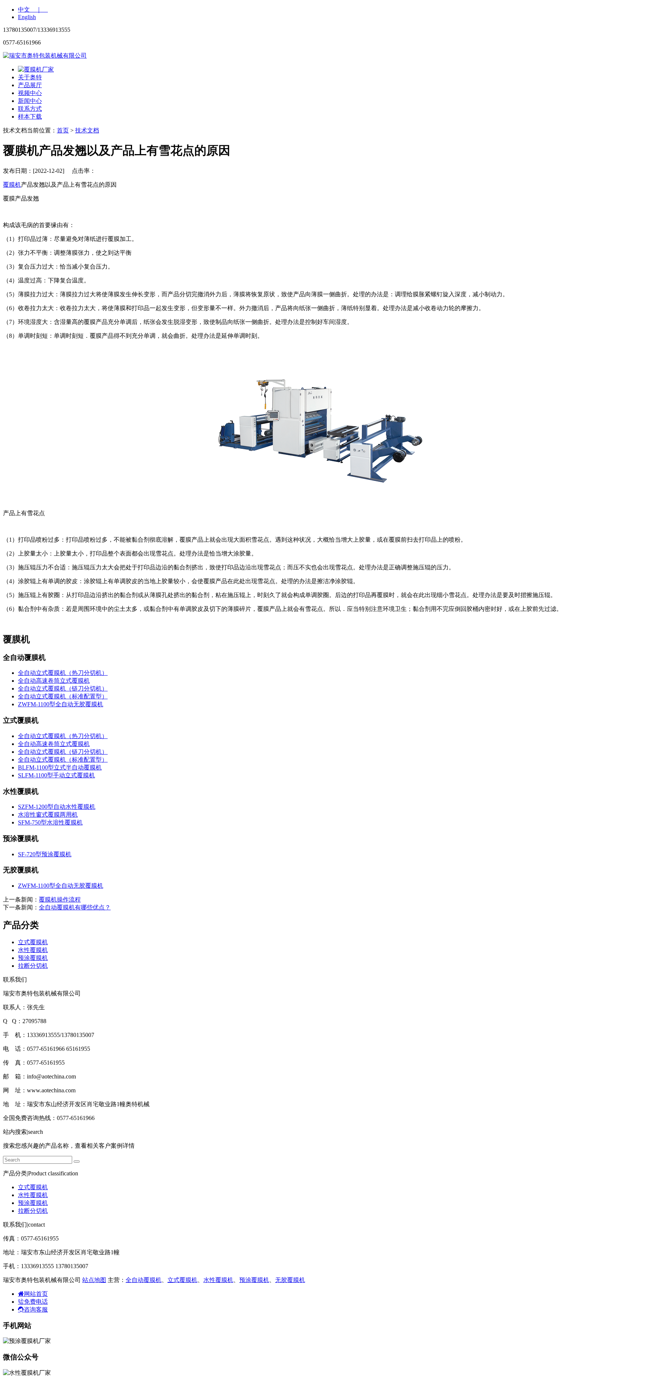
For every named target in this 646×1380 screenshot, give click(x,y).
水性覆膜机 (33, 950)
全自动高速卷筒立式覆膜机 (54, 680)
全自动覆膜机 (144, 1280)
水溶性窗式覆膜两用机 (48, 814)
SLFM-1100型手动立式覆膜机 (56, 775)
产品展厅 (30, 85)
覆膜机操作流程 (60, 899)
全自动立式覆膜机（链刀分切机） (63, 688)
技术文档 (87, 130)
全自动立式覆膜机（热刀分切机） (63, 673)
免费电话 (36, 1301)
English (27, 17)
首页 (63, 130)
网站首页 (36, 1294)
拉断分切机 (33, 966)
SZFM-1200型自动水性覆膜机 (56, 807)
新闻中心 (30, 101)
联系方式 (30, 108)
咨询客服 (36, 1309)
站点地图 (94, 1280)
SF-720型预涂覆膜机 (44, 854)
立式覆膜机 (33, 942)
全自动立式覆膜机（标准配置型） (63, 696)
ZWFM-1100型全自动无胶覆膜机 (60, 704)
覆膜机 (12, 184)
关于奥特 (30, 77)
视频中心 (30, 93)
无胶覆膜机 (290, 1280)
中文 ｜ (33, 9)
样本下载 (30, 116)
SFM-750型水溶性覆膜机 (50, 822)
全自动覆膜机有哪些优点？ (75, 907)
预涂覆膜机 (33, 958)
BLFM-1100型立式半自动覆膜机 (60, 767)
